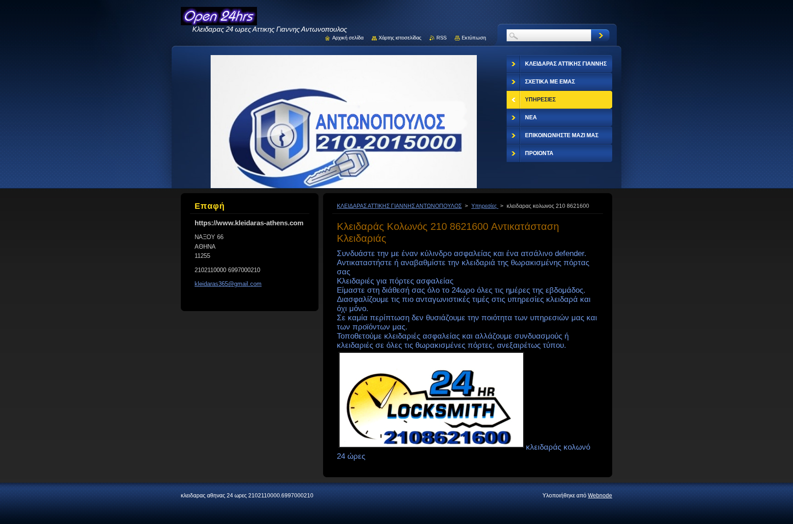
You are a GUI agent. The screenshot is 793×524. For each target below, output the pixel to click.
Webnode (600, 495)
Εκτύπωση (474, 37)
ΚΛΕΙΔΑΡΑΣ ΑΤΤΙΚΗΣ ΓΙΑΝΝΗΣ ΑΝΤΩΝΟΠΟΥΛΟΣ (399, 206)
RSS (441, 37)
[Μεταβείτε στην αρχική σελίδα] (219, 20)
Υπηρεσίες (484, 206)
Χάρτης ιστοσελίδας (400, 37)
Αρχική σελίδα (347, 37)
